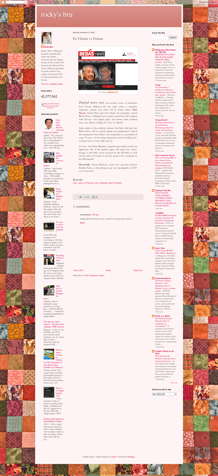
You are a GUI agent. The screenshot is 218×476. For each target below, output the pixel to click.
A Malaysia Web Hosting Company (50, 107)
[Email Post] (80, 196)
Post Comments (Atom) (94, 275)
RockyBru (48, 46)
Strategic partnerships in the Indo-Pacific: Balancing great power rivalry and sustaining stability (165, 127)
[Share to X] (90, 196)
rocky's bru (57, 14)
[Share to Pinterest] (96, 196)
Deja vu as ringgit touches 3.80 (60, 392)
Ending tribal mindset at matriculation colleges (54, 420)
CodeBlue (159, 212)
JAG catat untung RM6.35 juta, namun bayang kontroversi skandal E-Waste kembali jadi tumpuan (165, 162)
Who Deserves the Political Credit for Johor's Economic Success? (165, 358)
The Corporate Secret (164, 155)
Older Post (137, 270)
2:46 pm (95, 214)
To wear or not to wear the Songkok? (59, 227)
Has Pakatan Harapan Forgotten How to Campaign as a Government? (163, 322)
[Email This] (85, 196)
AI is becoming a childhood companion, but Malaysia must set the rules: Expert (165, 91)
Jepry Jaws (160, 248)
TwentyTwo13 (161, 119)
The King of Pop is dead (60, 258)
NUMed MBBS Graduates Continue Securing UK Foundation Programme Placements (165, 219)
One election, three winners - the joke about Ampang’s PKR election (54, 324)
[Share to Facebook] (93, 196)
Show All (174, 383)
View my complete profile (52, 83)
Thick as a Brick (162, 315)
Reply (82, 222)
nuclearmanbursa (163, 278)
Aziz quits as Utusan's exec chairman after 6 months (97, 182)
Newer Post (78, 270)
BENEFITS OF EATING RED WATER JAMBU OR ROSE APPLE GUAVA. (165, 58)
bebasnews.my (112, 92)
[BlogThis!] (87, 196)
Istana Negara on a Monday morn (59, 193)
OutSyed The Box (163, 190)
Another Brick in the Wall (164, 352)
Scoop (157, 84)
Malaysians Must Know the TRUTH (165, 51)
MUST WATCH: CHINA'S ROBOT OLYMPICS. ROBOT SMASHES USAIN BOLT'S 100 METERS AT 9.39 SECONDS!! (165, 199)
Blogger (131, 456)
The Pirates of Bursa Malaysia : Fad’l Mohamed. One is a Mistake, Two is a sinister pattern (165, 285)
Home (108, 270)
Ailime (114, 456)
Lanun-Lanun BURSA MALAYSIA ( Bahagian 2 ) (165, 253)
